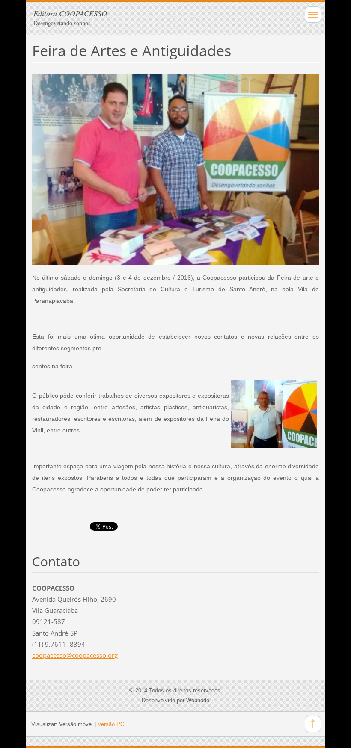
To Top (313, 724)
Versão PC (111, 724)
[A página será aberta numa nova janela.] (175, 168)
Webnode (197, 700)
